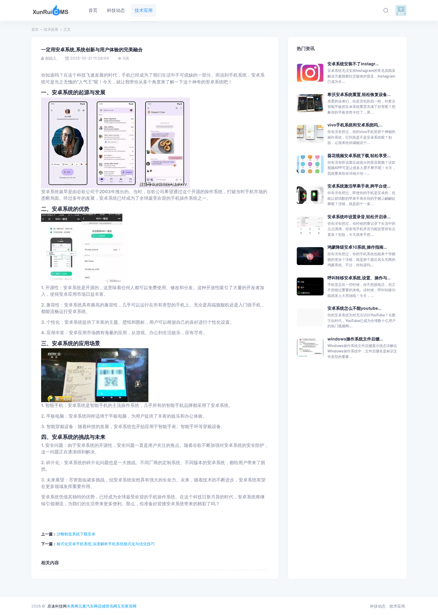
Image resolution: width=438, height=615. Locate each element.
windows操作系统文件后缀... (355, 338)
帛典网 (72, 606)
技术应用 (51, 29)
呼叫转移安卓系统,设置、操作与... (359, 277)
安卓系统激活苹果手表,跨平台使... (359, 185)
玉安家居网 (126, 606)
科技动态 (378, 606)
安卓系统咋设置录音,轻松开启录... (359, 216)
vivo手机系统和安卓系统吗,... (355, 124)
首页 (34, 29)
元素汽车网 (88, 606)
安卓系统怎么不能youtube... (354, 308)
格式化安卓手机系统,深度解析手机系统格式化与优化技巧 (106, 543)
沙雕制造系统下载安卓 (76, 534)
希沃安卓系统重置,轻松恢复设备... (359, 94)
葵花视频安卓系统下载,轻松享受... (359, 155)
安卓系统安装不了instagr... (353, 63)
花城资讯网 (107, 606)
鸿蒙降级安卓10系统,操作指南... (357, 247)
